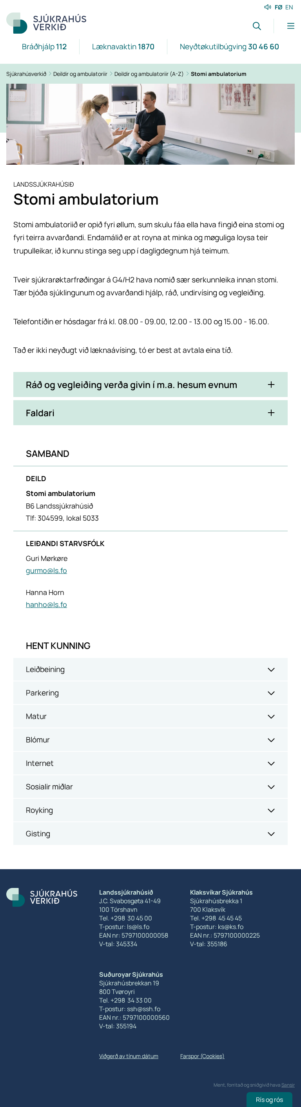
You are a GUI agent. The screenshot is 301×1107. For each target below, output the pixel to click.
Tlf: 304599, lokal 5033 (62, 518)
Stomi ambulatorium (219, 73)
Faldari (40, 412)
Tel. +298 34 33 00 (125, 1000)
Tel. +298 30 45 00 (125, 918)
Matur (36, 716)
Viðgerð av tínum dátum (128, 1056)
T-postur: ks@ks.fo (216, 926)
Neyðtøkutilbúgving (229, 46)
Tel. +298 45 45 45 (216, 918)
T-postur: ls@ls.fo (124, 926)
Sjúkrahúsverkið (26, 73)
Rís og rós (269, 1099)
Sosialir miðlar (49, 787)
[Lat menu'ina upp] (284, 26)
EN (289, 7)
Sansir (288, 1085)
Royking (39, 810)
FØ (279, 7)
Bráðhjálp (44, 46)
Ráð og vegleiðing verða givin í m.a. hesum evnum (131, 384)
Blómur (38, 740)
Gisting (38, 833)
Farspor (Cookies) (202, 1056)
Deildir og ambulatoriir (81, 73)
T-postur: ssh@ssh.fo (129, 1009)
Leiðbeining (45, 669)
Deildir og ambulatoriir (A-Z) (149, 73)
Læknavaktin (123, 46)
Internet (40, 763)
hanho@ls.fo (46, 604)
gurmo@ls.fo (46, 570)
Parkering (42, 693)
